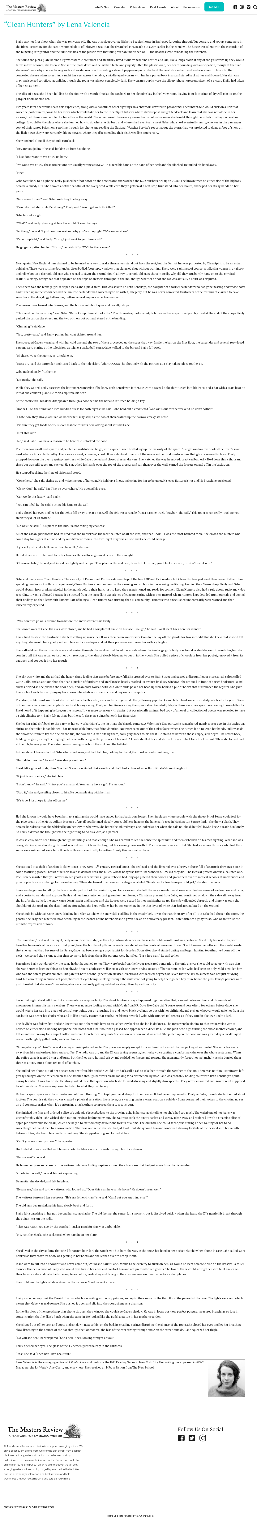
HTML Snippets (115, 1516)
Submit (214, 7)
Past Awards (158, 7)
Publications (137, 7)
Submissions (191, 7)
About (175, 7)
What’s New (102, 7)
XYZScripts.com (145, 1516)
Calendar (119, 7)
